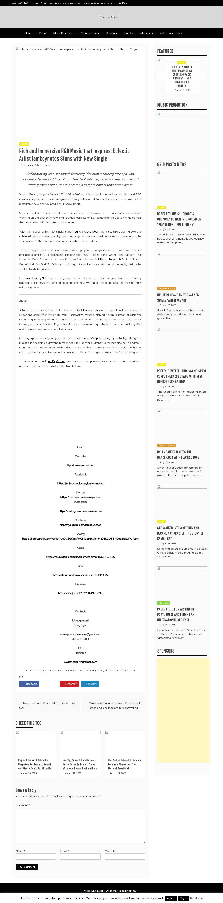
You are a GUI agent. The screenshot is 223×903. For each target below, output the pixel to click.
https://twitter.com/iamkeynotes (80, 497)
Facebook (30, 683)
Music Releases (63, 33)
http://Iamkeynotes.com (80, 465)
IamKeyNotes (91, 310)
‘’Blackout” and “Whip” (84, 338)
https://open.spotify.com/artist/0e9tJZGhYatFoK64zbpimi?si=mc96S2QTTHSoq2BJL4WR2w (80, 538)
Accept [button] (171, 898)
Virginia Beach (108, 670)
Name (20, 851)
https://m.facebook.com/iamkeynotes (80, 483)
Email (64, 851)
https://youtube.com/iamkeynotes (80, 525)
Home (35, 3)
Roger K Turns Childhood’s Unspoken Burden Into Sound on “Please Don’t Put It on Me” (35, 764)
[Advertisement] (183, 710)
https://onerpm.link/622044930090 (80, 593)
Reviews (111, 33)
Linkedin (91, 683)
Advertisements (71, 3)
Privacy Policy (121, 3)
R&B (88, 670)
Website (110, 851)
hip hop (43, 670)
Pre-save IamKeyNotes (34, 278)
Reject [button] (183, 898)
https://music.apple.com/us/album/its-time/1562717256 (80, 557)
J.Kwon (65, 670)
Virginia (95, 670)
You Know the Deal (125, 670)
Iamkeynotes (54, 670)
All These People (106, 259)
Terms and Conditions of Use (97, 3)
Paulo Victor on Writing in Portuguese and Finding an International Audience (175, 614)
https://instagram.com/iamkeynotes (80, 511)
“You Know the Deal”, (85, 231)
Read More (197, 898)
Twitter (51, 683)
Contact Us (55, 3)
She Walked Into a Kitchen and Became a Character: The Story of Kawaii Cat (125, 764)
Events (128, 33)
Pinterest (70, 683)
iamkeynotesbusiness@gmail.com (80, 634)
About (44, 3)
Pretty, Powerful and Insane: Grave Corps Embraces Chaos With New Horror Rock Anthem (80, 764)
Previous (162, 76)
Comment (23, 805)
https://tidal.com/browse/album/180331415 (80, 575)
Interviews (146, 33)
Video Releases (89, 33)
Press (42, 33)
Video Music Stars (171, 33)
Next (201, 76)
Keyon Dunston (77, 670)
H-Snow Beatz (30, 670)
